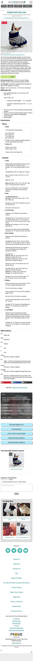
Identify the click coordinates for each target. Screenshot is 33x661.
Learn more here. (16, 643)
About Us (16, 559)
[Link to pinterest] (19, 550)
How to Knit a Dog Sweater (16, 433)
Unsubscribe (16, 606)
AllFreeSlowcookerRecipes (16, 630)
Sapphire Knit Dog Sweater (19, 387)
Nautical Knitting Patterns (16, 442)
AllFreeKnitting (16, 623)
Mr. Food (16, 626)
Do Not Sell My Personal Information (17, 583)
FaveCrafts (16, 619)
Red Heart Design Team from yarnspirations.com (17, 18)
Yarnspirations (16, 429)
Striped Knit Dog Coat (16, 469)
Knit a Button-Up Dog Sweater (23, 518)
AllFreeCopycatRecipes (16, 628)
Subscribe (16, 597)
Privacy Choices (16, 611)
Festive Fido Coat (9, 537)
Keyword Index (16, 578)
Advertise (16, 564)
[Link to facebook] (8, 550)
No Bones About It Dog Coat (10, 518)
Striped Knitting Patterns (16, 438)
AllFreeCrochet (16, 621)
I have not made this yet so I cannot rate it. (14, 482)
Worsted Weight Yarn (16, 425)
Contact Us (16, 569)
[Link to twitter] (13, 550)
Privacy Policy (17, 587)
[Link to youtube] (25, 550)
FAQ (16, 573)
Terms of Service (16, 602)
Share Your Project (16, 592)
